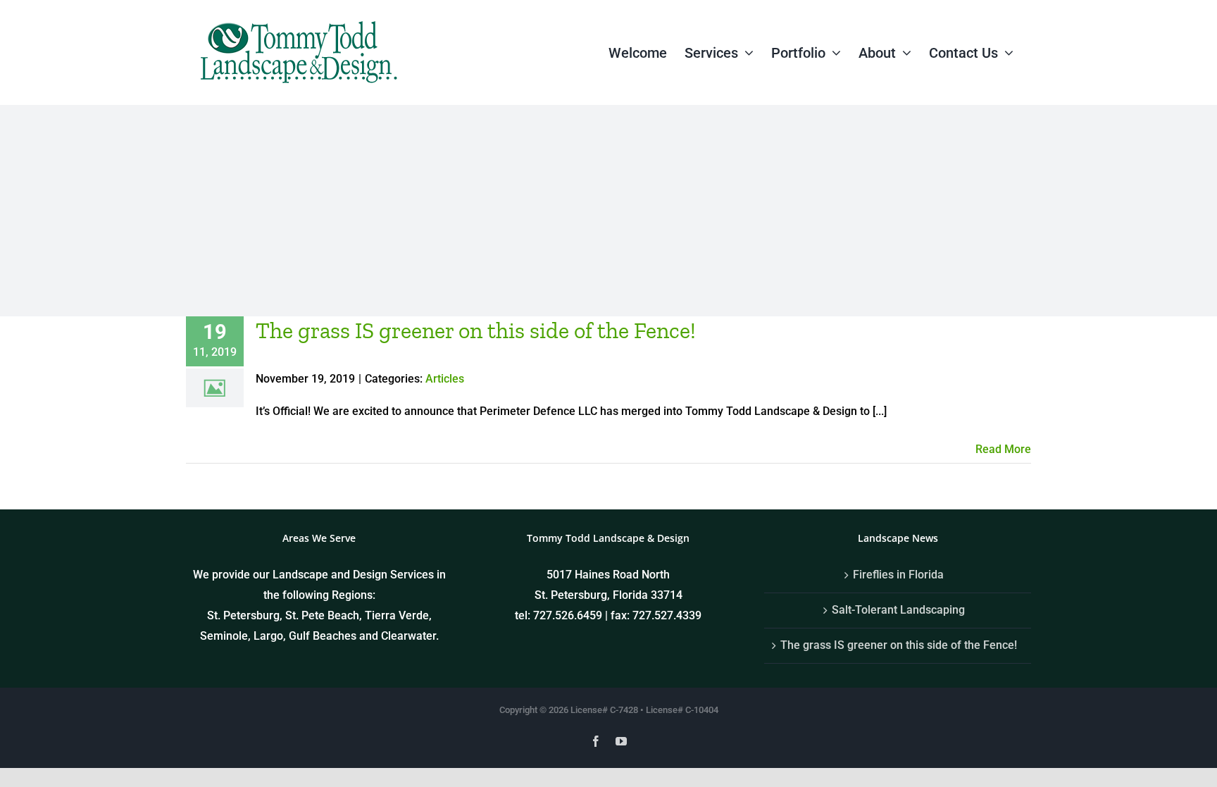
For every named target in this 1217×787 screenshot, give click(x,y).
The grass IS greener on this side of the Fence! (476, 330)
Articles (444, 378)
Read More (1003, 449)
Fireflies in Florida (898, 574)
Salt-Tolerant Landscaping (898, 609)
